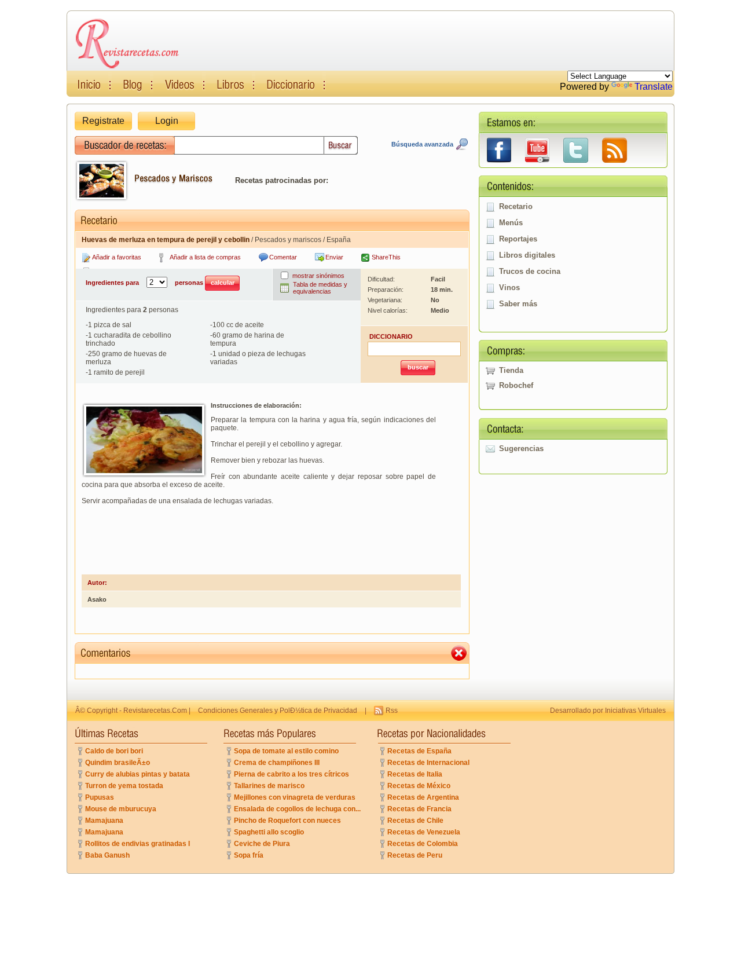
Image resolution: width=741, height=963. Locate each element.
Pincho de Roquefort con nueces (287, 820)
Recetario (516, 206)
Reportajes (518, 239)
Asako (97, 599)
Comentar (283, 257)
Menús (511, 222)
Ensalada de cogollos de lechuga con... (297, 809)
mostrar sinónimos (318, 275)
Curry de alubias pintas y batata (137, 774)
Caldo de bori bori (114, 751)
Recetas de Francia (419, 809)
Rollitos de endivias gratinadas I (137, 844)
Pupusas (99, 797)
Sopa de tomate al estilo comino (286, 751)
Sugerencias (521, 448)
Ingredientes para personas (145, 282)
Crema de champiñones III (277, 763)
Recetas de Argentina (423, 797)
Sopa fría (248, 855)
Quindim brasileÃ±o (117, 763)
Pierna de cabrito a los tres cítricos (291, 774)
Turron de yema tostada (124, 786)
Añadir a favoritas (116, 257)
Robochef (516, 385)
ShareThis (386, 257)
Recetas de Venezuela (423, 832)
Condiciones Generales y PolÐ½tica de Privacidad (277, 710)
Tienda (511, 370)
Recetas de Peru (414, 855)
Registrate (103, 121)
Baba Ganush (107, 855)
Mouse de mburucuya (120, 809)
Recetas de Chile (415, 820)
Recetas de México (418, 786)
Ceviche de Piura (262, 844)
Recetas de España (419, 751)
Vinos (509, 287)
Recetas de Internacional (428, 763)
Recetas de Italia (414, 774)
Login (166, 121)
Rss (392, 710)
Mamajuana (104, 820)
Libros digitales (527, 255)
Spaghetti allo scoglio (269, 832)
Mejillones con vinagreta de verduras (294, 797)
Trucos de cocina (529, 271)
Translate (653, 86)
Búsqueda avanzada (422, 144)
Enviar (334, 257)
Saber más (518, 303)
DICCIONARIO (391, 336)
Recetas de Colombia (422, 844)
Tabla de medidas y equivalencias (320, 288)
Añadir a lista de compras (205, 257)
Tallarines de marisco (269, 786)
